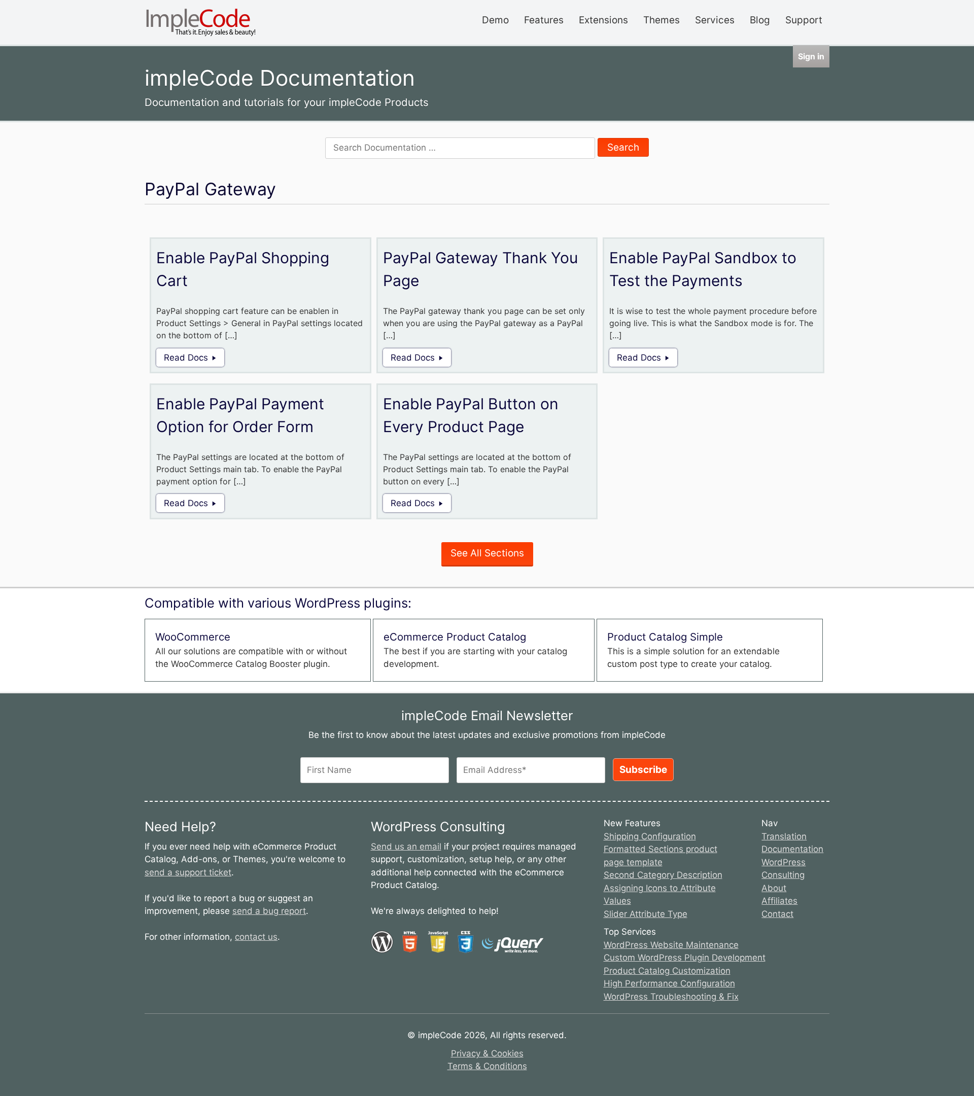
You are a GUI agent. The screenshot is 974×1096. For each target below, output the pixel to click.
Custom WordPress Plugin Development (685, 957)
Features (544, 20)
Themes (661, 20)
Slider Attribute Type (645, 914)
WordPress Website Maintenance (671, 945)
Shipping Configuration (650, 836)
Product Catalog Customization (667, 971)
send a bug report (269, 911)
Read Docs (186, 357)
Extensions (603, 20)
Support (803, 20)
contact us (256, 937)
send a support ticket (188, 872)
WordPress (783, 862)
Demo (495, 20)
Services (715, 20)
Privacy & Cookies (487, 1053)
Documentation (792, 849)
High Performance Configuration (669, 983)
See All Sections (487, 553)
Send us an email (406, 846)
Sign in (811, 56)
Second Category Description (663, 875)
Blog (760, 20)
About (773, 888)
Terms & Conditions (487, 1066)
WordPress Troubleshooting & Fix (671, 997)
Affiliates (779, 901)
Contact (777, 914)
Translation (784, 836)
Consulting (783, 875)
